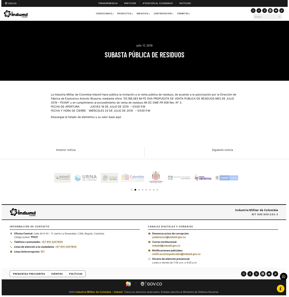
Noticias (185, 3)
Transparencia (108, 3)
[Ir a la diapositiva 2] (135, 190)
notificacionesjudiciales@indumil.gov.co (176, 254)
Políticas (76, 273)
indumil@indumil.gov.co (166, 245)
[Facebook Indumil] (259, 10)
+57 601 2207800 (52, 241)
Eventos (57, 273)
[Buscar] (279, 17)
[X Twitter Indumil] (264, 10)
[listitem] (243, 274)
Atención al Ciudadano (158, 3)
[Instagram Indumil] (253, 10)
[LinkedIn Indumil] (270, 10)
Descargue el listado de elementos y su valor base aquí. (86, 117)
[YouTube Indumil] (276, 10)
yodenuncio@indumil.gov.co (169, 237)
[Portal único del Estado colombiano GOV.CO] (11, 3)
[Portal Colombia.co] (128, 283)
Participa (130, 3)
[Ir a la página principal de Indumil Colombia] (23, 212)
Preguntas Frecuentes (29, 273)
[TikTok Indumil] (281, 10)
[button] (280, 288)
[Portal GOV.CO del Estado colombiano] (151, 283)
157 (43, 251)
